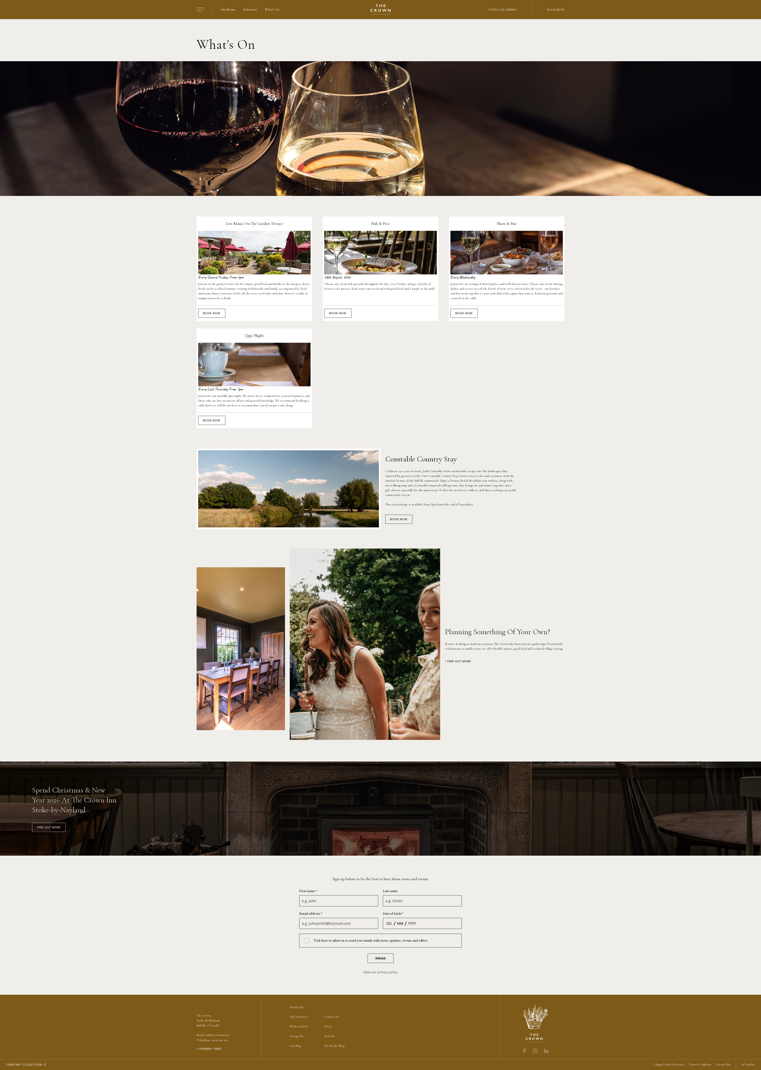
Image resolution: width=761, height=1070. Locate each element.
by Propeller (748, 1064)
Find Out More (49, 827)
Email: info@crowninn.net (213, 1035)
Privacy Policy (723, 1064)
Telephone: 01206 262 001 (212, 1040)
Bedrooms (250, 9)
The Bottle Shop (334, 1046)
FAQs (328, 1026)
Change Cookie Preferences (669, 1064)
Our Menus (228, 9)
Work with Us (299, 1026)
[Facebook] (524, 1050)
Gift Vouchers (298, 1017)
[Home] (380, 9)
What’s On (272, 9)
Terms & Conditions (700, 1064)
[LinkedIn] (546, 1050)
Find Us (329, 1036)
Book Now (555, 10)
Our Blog (295, 1046)
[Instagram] (535, 1050)
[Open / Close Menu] (201, 10)
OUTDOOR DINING (502, 10)
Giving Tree (297, 1036)
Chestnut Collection (24, 1065)
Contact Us (331, 1017)
